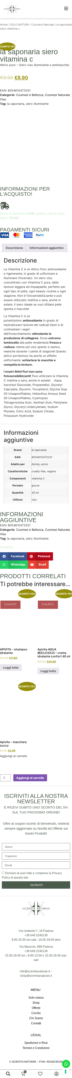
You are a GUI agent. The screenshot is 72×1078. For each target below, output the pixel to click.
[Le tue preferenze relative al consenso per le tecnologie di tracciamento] (65, 1071)
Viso (3, 99)
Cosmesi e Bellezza (29, 95)
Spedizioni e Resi (36, 1042)
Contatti (36, 1023)
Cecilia (36, 1013)
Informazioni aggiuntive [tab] (47, 248)
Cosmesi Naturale (42, 24)
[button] (13, 556)
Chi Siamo (36, 1018)
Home (4, 24)
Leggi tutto (11, 667)
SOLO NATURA (19, 24)
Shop (36, 1002)
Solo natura (36, 997)
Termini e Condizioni (36, 1048)
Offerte (36, 1007)
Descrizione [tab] (14, 248)
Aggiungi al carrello (30, 778)
